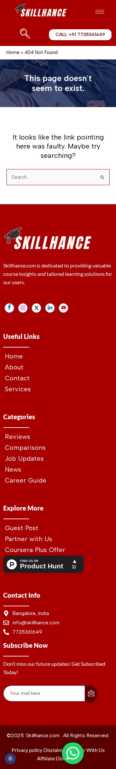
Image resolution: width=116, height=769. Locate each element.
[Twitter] (36, 308)
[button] (23, 34)
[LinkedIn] (50, 308)
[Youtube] (63, 308)
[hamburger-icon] (99, 11)
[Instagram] (23, 308)
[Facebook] (9, 308)
